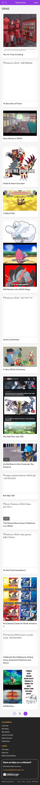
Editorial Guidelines (9, 756)
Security (29, 781)
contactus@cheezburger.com (13, 770)
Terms (19, 781)
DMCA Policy (35, 781)
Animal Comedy (7, 735)
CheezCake (6, 741)
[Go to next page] (25, 714)
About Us (5, 753)
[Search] (6, 2)
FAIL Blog (5, 729)
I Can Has (5, 726)
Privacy (23, 781)
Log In (36, 3)
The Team (5, 749)
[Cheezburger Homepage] (20, 775)
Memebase (6, 732)
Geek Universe (20, 3)
